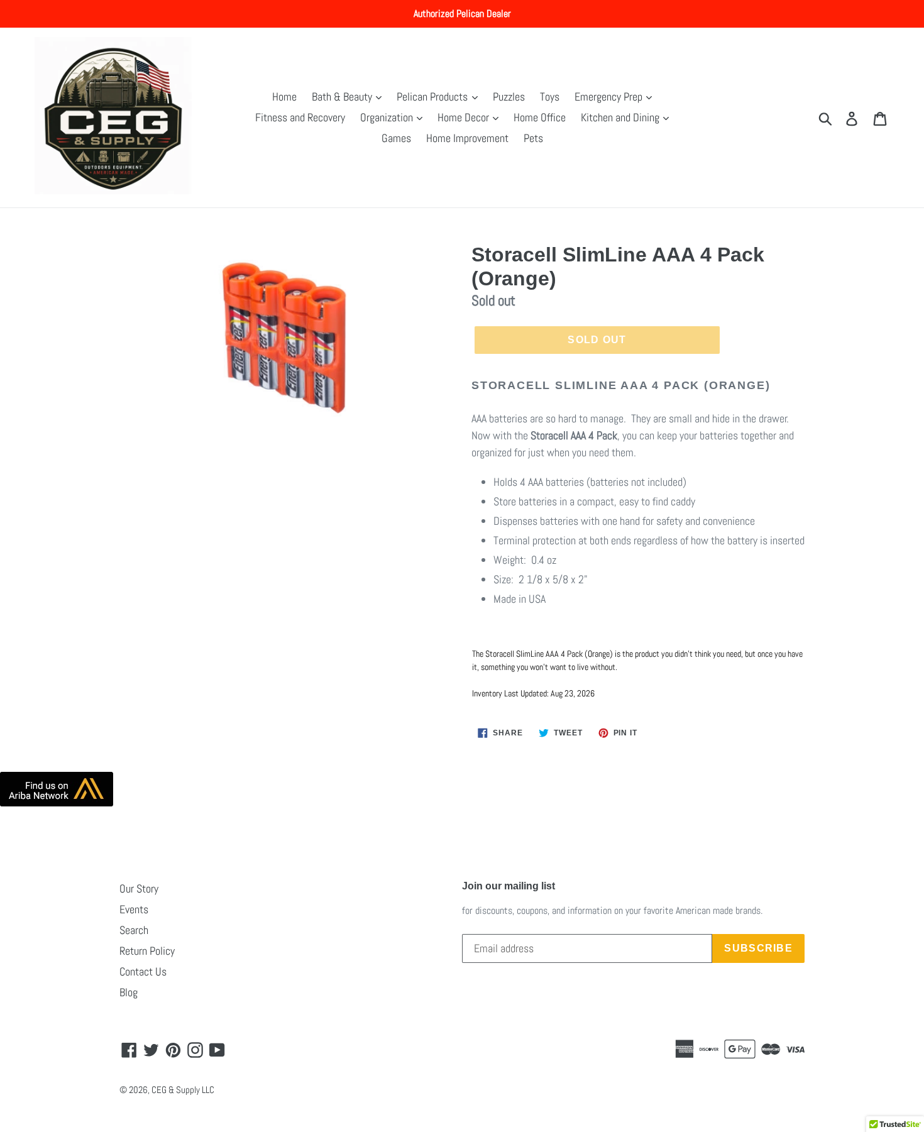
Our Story (138, 888)
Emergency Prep (610, 96)
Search (133, 930)
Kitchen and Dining (621, 117)
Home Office (540, 117)
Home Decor (464, 117)
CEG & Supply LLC (182, 1090)
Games (396, 138)
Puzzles (509, 96)
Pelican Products (433, 96)
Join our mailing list (508, 886)
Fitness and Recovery (300, 117)
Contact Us (143, 971)
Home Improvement (467, 138)
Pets (533, 138)
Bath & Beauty (343, 96)
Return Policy (147, 950)
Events (133, 909)
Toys (549, 96)
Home (284, 96)
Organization (387, 117)
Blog (128, 992)
